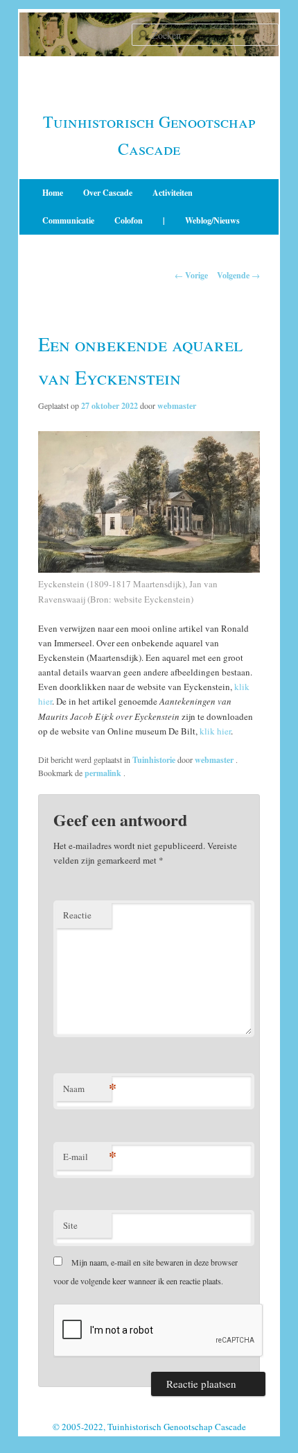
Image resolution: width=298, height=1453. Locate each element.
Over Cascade (107, 193)
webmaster (176, 406)
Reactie (77, 915)
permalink (104, 773)
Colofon (128, 220)
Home (52, 193)
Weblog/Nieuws (212, 220)
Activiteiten (172, 193)
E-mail (87, 1156)
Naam (87, 1088)
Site (70, 1225)
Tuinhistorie (153, 760)
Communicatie (68, 220)
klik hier (215, 731)
